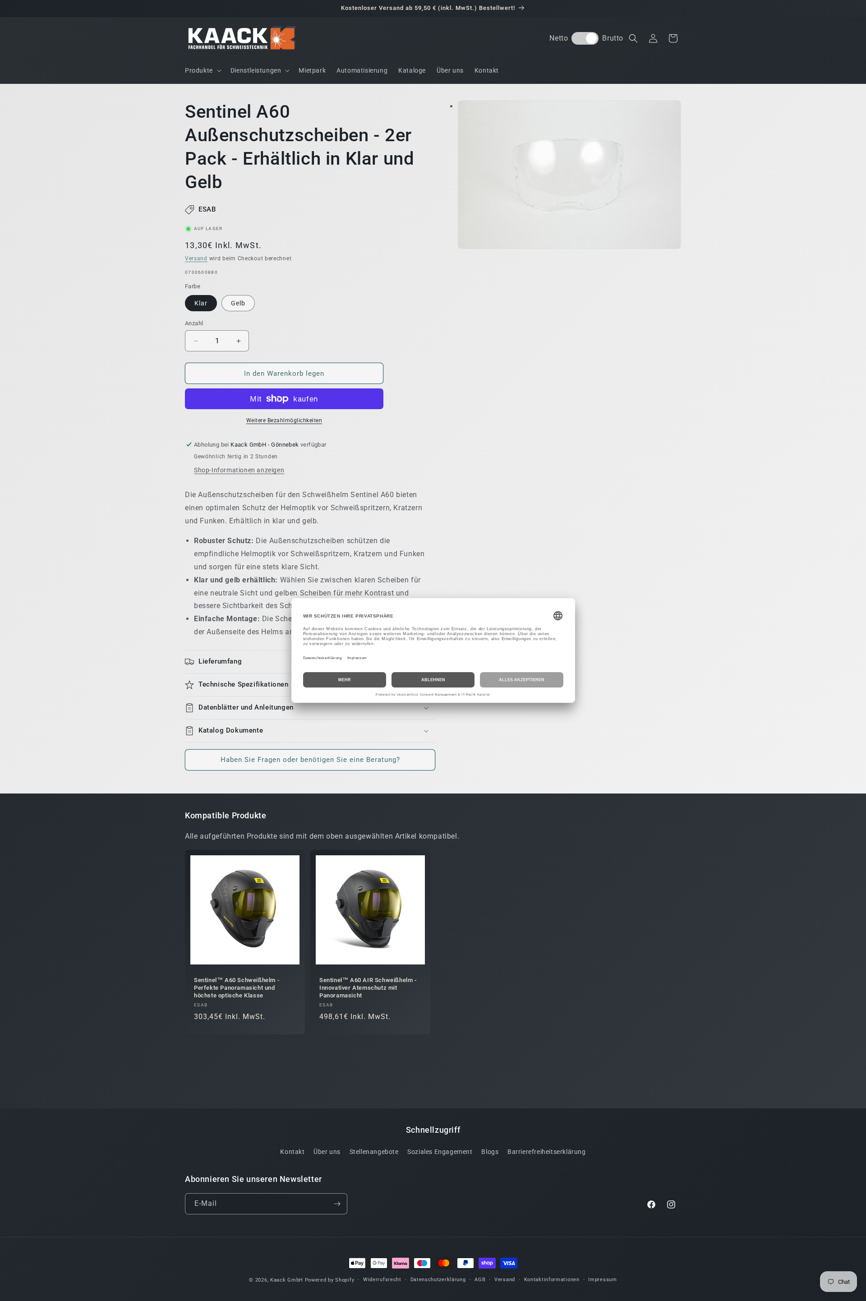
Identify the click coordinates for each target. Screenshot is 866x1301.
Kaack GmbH (286, 1280)
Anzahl (194, 323)
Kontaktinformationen (552, 1280)
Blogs (489, 1152)
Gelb (238, 303)
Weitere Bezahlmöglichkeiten (284, 420)
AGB (479, 1280)
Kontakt (292, 1152)
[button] (202, 70)
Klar (200, 303)
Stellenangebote (374, 1152)
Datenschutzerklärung (438, 1280)
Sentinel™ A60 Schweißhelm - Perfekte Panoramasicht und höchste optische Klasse (236, 988)
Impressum (602, 1280)
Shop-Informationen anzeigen (239, 470)
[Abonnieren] (337, 1203)
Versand (196, 258)
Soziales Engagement (439, 1152)
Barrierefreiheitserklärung (546, 1152)
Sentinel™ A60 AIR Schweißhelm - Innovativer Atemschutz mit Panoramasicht (368, 988)
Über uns (327, 1152)
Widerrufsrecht (382, 1280)
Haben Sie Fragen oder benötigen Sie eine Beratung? (310, 760)
